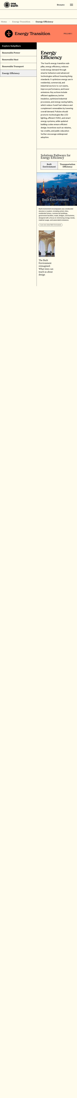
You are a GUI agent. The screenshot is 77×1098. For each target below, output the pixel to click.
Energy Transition (21, 21)
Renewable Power (11, 53)
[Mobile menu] (71, 5)
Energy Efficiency (11, 73)
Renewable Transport (13, 66)
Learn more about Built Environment (50, 225)
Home (4, 21)
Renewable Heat (10, 59)
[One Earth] (11, 4)
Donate (61, 5)
